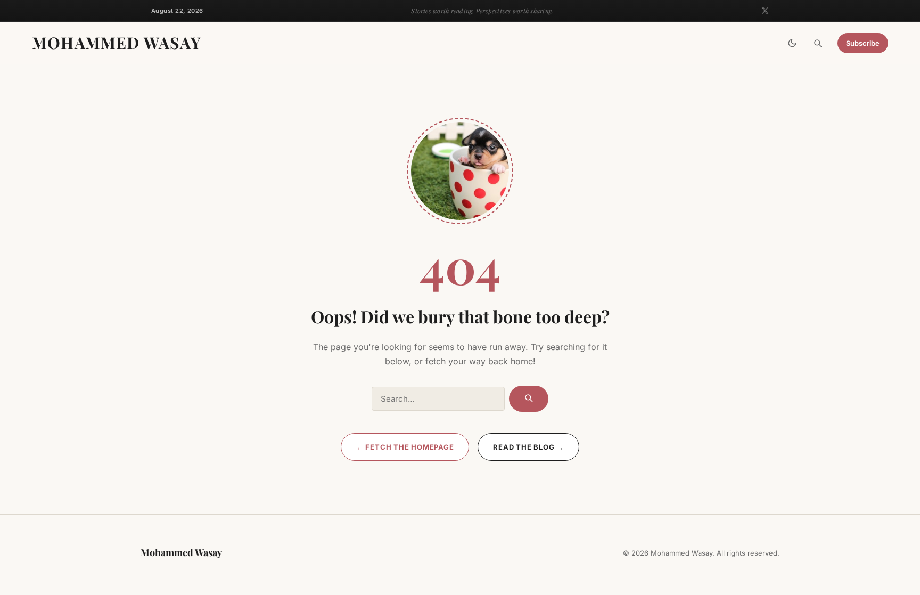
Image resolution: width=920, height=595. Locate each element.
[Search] (818, 43)
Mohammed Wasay (116, 42)
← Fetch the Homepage (405, 447)
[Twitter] (765, 10)
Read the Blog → (528, 447)
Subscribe (863, 43)
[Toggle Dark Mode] (792, 43)
